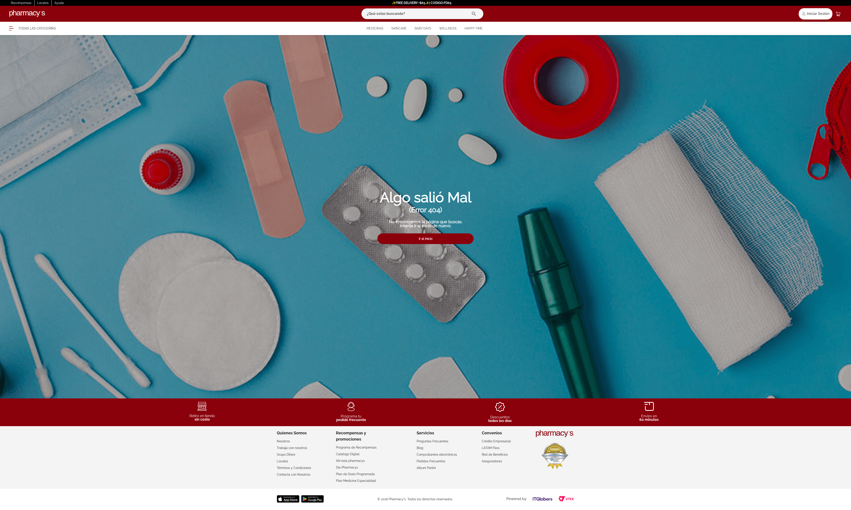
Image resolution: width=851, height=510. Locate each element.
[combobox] (422, 13)
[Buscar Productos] (475, 13)
